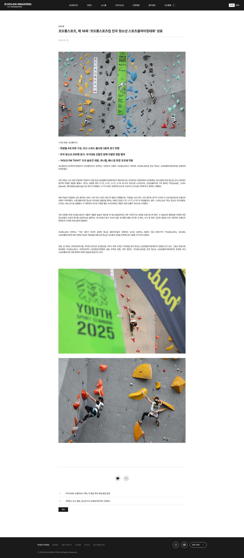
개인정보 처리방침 (43, 545)
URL (126, 478)
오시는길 (87, 545)
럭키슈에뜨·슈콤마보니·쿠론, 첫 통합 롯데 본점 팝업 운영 (88, 493)
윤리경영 (55, 545)
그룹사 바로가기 (66, 545)
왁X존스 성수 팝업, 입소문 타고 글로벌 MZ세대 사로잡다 (88, 501)
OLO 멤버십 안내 (98, 545)
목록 (63, 510)
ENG (237, 5)
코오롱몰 (78, 545)
